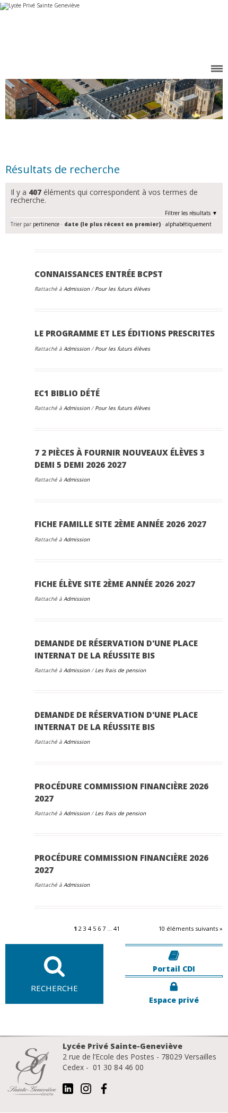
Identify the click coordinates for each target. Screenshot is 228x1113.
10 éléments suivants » (191, 928)
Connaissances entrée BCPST (98, 274)
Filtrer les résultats (188, 213)
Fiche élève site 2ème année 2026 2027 (114, 583)
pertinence (46, 224)
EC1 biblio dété (67, 393)
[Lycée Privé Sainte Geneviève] (114, 32)
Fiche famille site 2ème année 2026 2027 (120, 524)
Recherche (54, 988)
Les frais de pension (120, 670)
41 (116, 928)
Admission (77, 288)
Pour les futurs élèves (122, 288)
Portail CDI (174, 969)
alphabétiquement (188, 224)
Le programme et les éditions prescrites (124, 333)
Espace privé (174, 1000)
